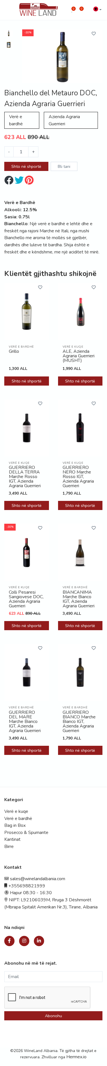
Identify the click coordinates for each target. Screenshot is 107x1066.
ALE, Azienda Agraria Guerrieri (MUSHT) (78, 356)
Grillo (14, 351)
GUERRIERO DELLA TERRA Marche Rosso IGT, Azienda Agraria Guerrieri (25, 476)
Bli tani (64, 166)
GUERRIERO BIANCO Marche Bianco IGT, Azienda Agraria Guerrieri (79, 721)
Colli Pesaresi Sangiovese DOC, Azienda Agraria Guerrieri (26, 599)
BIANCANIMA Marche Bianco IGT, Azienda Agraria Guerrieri (78, 599)
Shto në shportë (26, 166)
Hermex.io (76, 1057)
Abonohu (53, 1016)
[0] (72, 10)
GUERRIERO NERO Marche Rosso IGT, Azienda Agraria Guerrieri (78, 476)
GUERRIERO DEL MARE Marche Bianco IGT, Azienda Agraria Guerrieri (25, 721)
